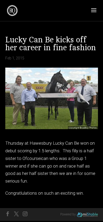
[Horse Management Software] (87, 214)
